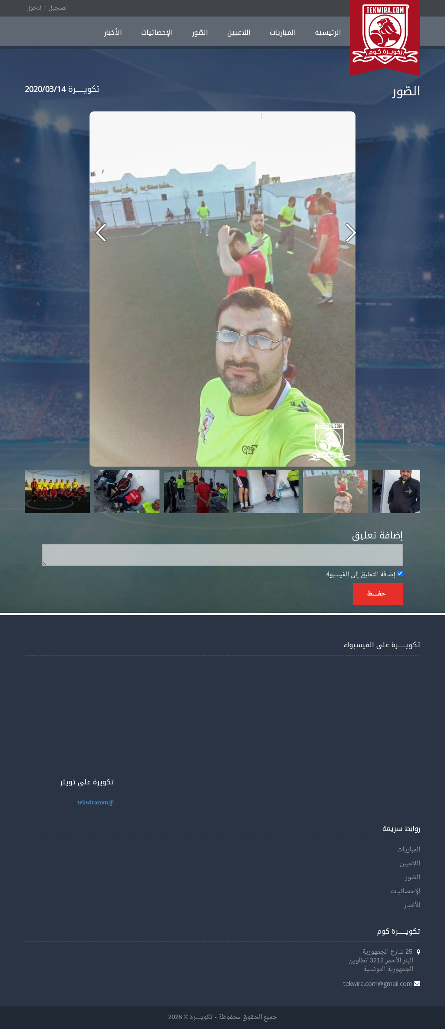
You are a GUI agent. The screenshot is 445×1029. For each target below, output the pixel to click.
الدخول (35, 8)
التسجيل (58, 8)
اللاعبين (239, 32)
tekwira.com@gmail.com (377, 983)
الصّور (200, 32)
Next (409, 491)
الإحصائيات (157, 32)
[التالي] (101, 232)
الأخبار (113, 32)
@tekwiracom (95, 803)
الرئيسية (328, 32)
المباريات (283, 32)
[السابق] (351, 232)
